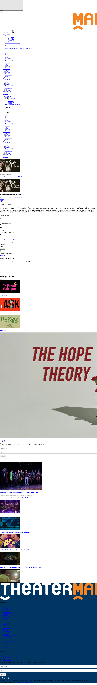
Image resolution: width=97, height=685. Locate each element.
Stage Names (5, 654)
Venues (7, 43)
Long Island (7, 57)
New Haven (7, 90)
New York (5, 647)
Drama (1, 200)
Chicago (7, 54)
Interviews (7, 72)
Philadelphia (7, 61)
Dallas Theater (6, 631)
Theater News (6, 623)
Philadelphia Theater (7, 612)
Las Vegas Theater (6, 609)
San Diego (7, 63)
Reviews (7, 71)
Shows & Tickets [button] (6, 34)
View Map (2, 248)
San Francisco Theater (7, 613)
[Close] (0, 443)
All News (5, 642)
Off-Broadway (13, 48)
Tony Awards (5, 94)
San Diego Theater (6, 637)
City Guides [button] (5, 78)
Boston (6, 53)
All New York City (28, 48)
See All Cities (8, 67)
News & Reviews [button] (6, 69)
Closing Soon (11, 40)
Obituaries (7, 73)
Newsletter (5, 92)
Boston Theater (6, 608)
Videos (6, 77)
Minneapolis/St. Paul (9, 60)
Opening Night (6, 625)
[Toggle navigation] (1, 12)
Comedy (2, 199)
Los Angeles (7, 58)
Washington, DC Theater (8, 615)
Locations (7, 35)
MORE (1, 279)
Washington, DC (8, 66)
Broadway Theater (6, 604)
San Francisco (8, 64)
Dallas (6, 56)
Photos (6, 76)
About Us (5, 658)
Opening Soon (11, 38)
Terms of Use (29, 682)
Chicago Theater (6, 606)
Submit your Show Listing (14, 43)
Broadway (13, 37)
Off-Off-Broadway (20, 48)
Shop (4, 655)
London (4, 648)
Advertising (5, 656)
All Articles (7, 70)
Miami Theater (6, 610)
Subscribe (3, 272)
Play (1, 201)
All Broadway (11, 39)
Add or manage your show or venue (10, 657)
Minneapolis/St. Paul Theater (9, 616)
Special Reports (8, 75)
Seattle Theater (6, 614)
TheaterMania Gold (7, 91)
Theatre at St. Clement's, (5, 176)
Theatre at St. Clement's (5, 239)
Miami (6, 59)
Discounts (10, 41)
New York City (13, 176)
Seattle (6, 65)
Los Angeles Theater (7, 607)
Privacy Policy (23, 682)
